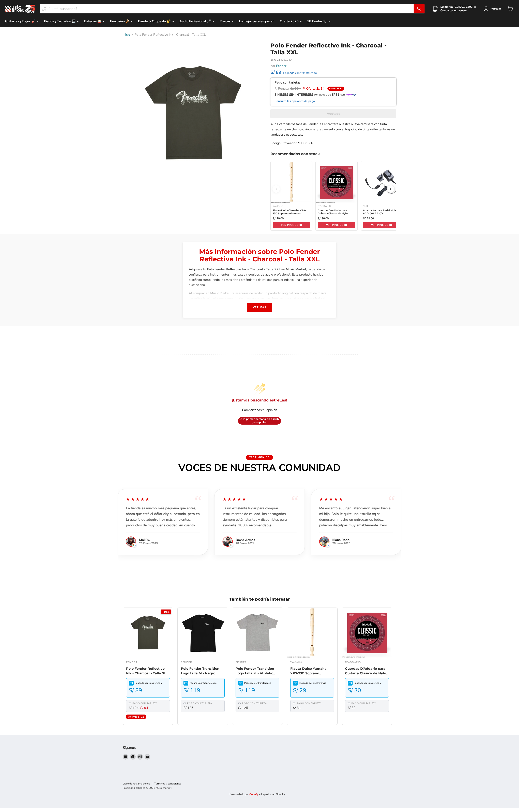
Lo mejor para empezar (256, 21)
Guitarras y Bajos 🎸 (20, 21)
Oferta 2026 (289, 21)
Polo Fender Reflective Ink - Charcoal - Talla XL (146, 671)
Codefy (254, 794)
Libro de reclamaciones (136, 783)
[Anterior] (276, 189)
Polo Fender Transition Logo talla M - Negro (200, 671)
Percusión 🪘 (120, 21)
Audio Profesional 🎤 (195, 21)
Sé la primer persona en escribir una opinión (260, 421)
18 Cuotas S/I (317, 21)
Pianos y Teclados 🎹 (60, 21)
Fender (281, 66)
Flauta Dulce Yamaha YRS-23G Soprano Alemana (308, 671)
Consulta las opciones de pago (295, 101)
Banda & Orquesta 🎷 (155, 21)
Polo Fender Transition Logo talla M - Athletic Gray (255, 671)
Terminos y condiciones (167, 783)
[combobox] (227, 8)
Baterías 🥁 (93, 21)
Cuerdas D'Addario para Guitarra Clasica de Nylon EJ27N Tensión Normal (366, 671)
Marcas (225, 21)
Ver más (259, 307)
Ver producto (291, 225)
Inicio (126, 34)
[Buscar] (419, 8)
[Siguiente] (390, 189)
